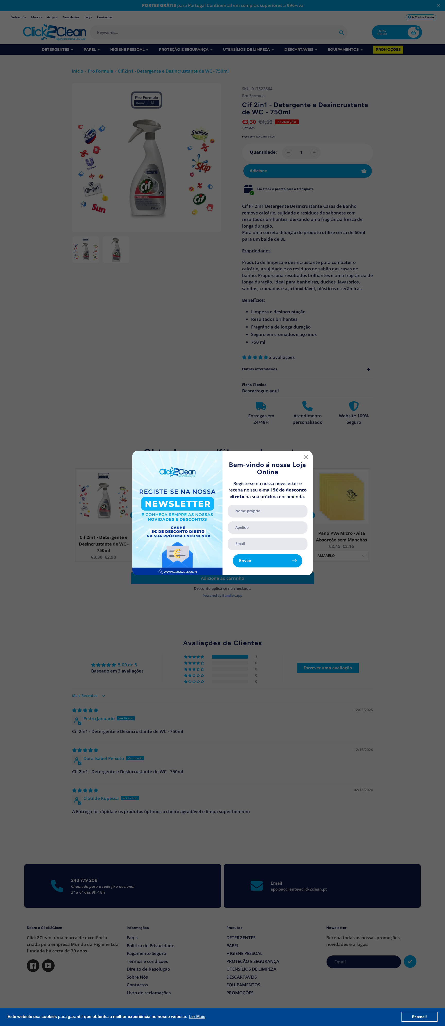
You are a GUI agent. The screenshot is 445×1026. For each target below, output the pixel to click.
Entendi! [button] (419, 1017)
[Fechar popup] (306, 456)
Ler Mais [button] (197, 1016)
